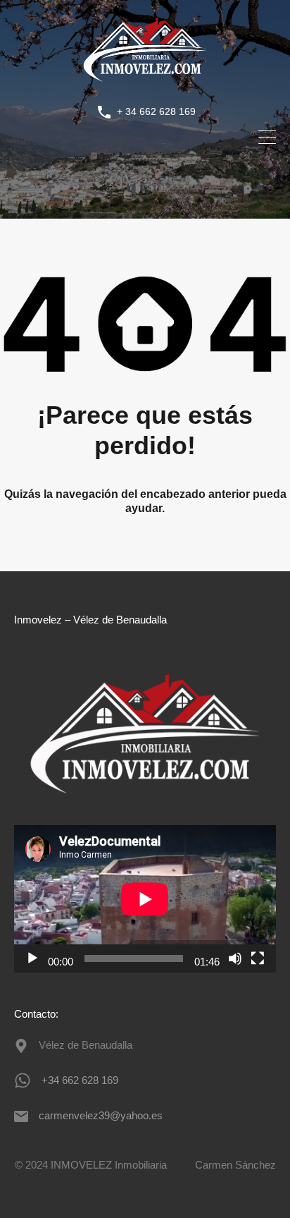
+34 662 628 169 (80, 1080)
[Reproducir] (32, 958)
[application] (145, 899)
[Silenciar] (235, 958)
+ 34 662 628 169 (156, 111)
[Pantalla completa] (258, 958)
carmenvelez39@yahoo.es (101, 1115)
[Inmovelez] (145, 81)
